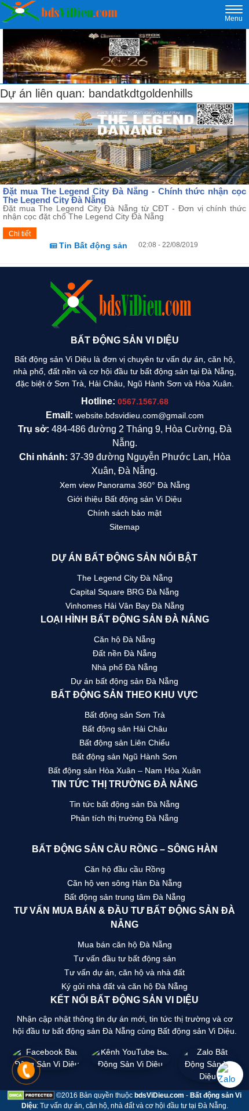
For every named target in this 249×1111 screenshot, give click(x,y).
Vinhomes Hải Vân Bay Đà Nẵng (124, 605)
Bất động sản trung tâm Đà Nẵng (124, 897)
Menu (234, 15)
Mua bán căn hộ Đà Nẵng (125, 944)
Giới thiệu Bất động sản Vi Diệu (124, 499)
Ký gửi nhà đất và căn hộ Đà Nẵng (124, 986)
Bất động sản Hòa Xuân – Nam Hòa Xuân (124, 770)
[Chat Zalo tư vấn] (230, 1074)
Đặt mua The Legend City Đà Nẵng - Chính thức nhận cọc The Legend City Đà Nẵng (124, 195)
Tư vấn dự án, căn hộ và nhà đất (124, 972)
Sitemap (124, 526)
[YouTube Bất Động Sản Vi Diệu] (130, 1064)
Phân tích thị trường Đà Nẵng (124, 818)
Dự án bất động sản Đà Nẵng (124, 681)
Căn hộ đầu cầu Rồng (125, 869)
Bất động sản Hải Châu (124, 728)
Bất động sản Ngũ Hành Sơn (124, 756)
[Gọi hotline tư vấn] (26, 1075)
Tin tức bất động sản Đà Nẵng (124, 804)
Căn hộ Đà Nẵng (124, 639)
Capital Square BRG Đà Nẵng (124, 591)
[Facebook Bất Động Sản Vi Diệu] (47, 1064)
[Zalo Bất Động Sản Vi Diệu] (207, 1064)
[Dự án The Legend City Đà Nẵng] (124, 56)
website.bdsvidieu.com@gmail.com (139, 415)
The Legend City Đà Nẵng (125, 577)
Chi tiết (20, 234)
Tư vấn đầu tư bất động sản (125, 958)
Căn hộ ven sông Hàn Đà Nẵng (124, 883)
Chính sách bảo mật (124, 512)
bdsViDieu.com (159, 1095)
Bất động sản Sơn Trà (125, 714)
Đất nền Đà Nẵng (124, 653)
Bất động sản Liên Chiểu (124, 742)
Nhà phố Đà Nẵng (124, 667)
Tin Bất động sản (92, 245)
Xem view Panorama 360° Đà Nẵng (125, 485)
